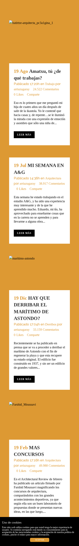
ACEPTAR (39, 540)
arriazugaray (22, 89)
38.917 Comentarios (52, 183)
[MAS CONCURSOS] (39, 421)
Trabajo (50, 84)
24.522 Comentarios (46, 89)
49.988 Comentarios (52, 465)
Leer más (24, 134)
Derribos (50, 324)
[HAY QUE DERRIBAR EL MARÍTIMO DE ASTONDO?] (39, 273)
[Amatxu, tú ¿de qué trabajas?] (39, 41)
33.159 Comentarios (46, 329)
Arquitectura (53, 178)
